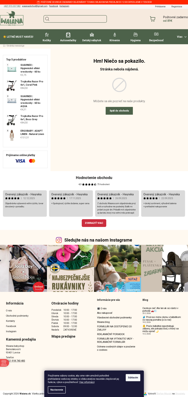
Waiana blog (103, 322)
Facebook (53, 6)
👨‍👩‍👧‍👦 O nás (102, 308)
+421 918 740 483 (15, 360)
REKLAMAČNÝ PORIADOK (111, 334)
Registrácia (177, 6)
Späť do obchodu (119, 110)
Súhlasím (133, 377)
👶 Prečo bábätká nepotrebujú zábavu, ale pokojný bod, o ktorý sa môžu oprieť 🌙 (161, 329)
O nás (9, 310)
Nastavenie (56, 389)
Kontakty (10, 321)
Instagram (64, 6)
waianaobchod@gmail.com (35, 6)
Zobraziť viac (94, 223)
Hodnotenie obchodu (94, 177)
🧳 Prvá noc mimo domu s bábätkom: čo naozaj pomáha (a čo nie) (162, 318)
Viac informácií (87, 382)
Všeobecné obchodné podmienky (114, 317)
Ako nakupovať (104, 313)
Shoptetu (180, 393)
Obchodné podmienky (17, 315)
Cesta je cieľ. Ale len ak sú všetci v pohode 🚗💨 (160, 309)
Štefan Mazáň (164, 393)
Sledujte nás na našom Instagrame (98, 240)
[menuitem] (18, 37)
